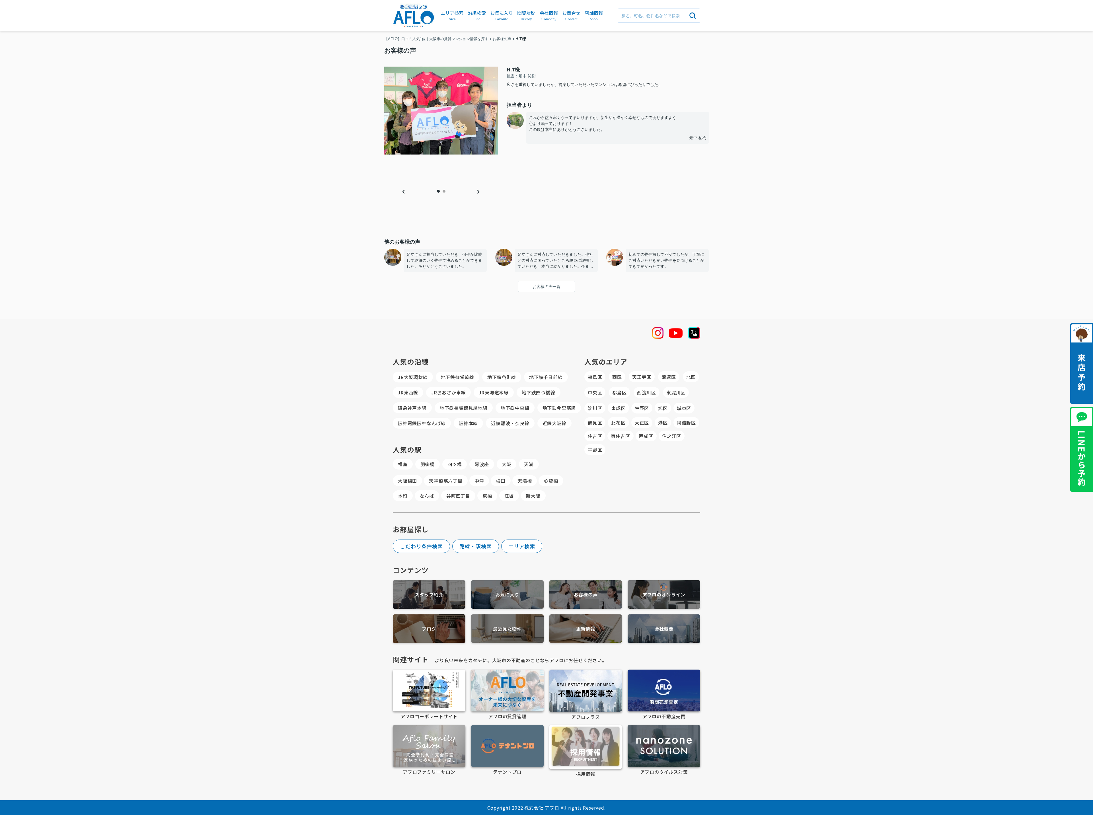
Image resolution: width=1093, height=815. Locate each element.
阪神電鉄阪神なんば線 (422, 423)
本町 (403, 495)
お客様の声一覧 (546, 286)
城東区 (684, 408)
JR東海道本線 (494, 392)
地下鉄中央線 (515, 407)
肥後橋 (427, 464)
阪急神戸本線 (412, 407)
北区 (691, 376)
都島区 (619, 392)
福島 (403, 464)
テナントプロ (507, 771)
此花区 (618, 422)
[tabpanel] (441, 111)
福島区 (595, 376)
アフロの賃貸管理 (507, 716)
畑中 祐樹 (697, 137)
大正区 (642, 422)
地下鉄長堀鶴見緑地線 (464, 407)
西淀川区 (646, 392)
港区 (663, 422)
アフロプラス (585, 716)
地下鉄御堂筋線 (457, 377)
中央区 (595, 392)
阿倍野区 (686, 422)
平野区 (595, 449)
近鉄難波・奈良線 (510, 423)
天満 (529, 464)
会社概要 (663, 628)
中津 (479, 480)
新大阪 (533, 495)
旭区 (663, 408)
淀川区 (595, 408)
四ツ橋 (454, 464)
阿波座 (481, 464)
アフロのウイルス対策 (664, 771)
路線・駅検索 (475, 546)
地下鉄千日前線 (546, 377)
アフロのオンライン (663, 594)
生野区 (642, 408)
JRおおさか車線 (448, 392)
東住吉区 (620, 436)
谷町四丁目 (458, 495)
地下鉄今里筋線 (559, 407)
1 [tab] (438, 191)
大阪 (506, 464)
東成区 (618, 408)
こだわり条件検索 (421, 546)
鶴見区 (595, 422)
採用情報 (585, 773)
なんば (427, 495)
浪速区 (668, 376)
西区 (617, 376)
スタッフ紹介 (429, 594)
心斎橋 (551, 480)
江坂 (509, 495)
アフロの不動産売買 (663, 716)
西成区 (646, 436)
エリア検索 (521, 546)
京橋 (487, 495)
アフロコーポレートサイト (429, 716)
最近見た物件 (507, 628)
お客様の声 (586, 594)
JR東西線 (408, 392)
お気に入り (507, 594)
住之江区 (671, 436)
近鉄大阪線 (554, 423)
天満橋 (524, 480)
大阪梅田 (407, 480)
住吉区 (595, 436)
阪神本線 (468, 423)
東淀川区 (675, 392)
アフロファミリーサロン (429, 771)
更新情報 (585, 628)
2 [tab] (444, 191)
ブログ (429, 628)
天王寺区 (641, 376)
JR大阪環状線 (413, 377)
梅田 (501, 480)
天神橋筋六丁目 (446, 480)
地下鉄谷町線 (501, 377)
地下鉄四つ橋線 (538, 392)
